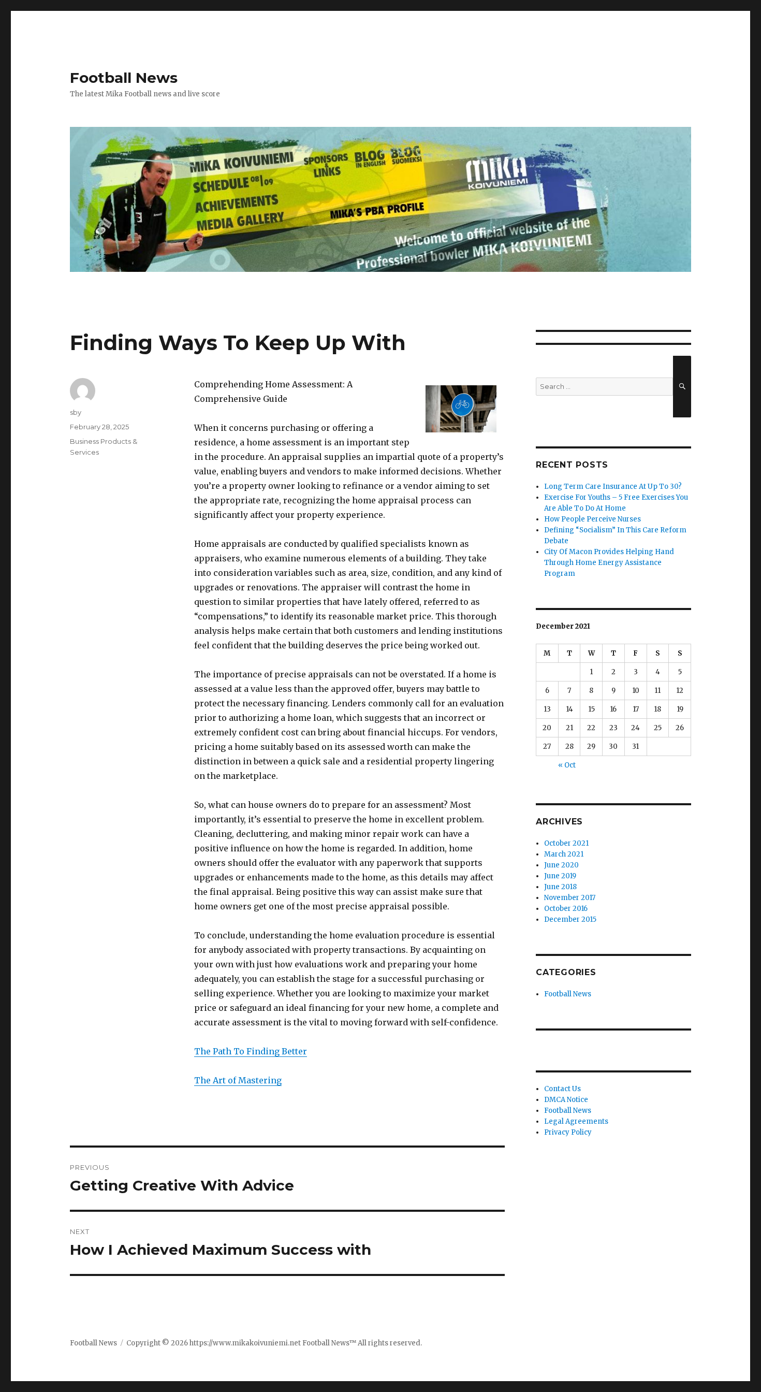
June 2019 (560, 876)
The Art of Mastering (238, 1080)
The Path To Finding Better (250, 1051)
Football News (124, 77)
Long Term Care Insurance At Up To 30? (613, 486)
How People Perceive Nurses (592, 519)
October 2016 (566, 908)
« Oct (567, 765)
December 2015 (570, 919)
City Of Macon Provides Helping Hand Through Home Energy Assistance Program (609, 562)
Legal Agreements (576, 1121)
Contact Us (562, 1088)
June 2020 (561, 865)
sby (75, 412)
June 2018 (560, 886)
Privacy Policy (568, 1132)
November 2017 (569, 897)
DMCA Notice (566, 1099)
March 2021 (563, 854)
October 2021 (566, 843)
